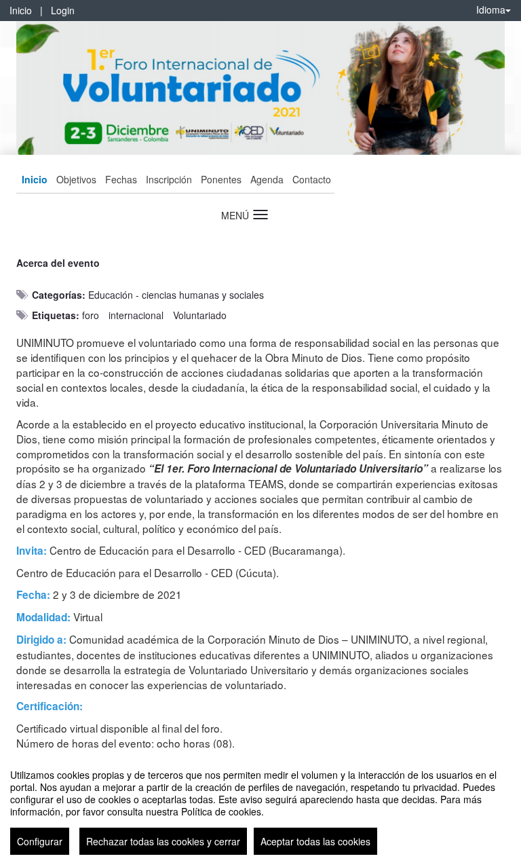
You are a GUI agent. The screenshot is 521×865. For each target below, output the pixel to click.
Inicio (20, 10)
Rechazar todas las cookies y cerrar (163, 841)
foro (90, 315)
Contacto (311, 179)
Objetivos (76, 179)
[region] (260, 806)
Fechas (121, 179)
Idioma (490, 9)
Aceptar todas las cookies (315, 841)
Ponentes (221, 179)
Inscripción (169, 179)
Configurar (39, 841)
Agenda (267, 179)
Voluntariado (200, 315)
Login (63, 10)
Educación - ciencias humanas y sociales (176, 294)
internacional (136, 315)
